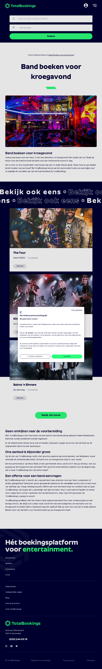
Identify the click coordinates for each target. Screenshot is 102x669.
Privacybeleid (76, 310)
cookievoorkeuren (63, 343)
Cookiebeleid (27, 348)
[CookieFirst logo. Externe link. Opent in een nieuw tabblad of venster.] (21, 312)
